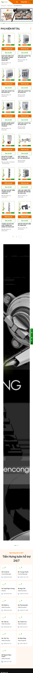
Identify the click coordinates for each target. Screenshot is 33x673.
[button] (2, 23)
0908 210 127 (7, 643)
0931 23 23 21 (24, 627)
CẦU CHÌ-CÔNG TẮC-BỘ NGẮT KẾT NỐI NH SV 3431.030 (24, 192)
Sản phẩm (9, 5)
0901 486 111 (23, 643)
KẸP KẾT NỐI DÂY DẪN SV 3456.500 (24, 224)
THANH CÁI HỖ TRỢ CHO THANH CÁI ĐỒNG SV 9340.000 (7, 225)
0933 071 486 (24, 610)
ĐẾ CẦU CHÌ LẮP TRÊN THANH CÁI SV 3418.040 (8, 192)
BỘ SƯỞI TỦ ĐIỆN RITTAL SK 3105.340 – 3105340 (8, 158)
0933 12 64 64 (24, 593)
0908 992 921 (8, 627)
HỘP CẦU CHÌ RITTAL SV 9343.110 (24, 91)
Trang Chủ (3, 5)
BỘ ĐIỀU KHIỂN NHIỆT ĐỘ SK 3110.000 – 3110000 (8, 124)
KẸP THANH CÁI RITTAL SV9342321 (24, 157)
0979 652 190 (8, 593)
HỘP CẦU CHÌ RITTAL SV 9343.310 (8, 91)
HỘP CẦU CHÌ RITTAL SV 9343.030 (24, 123)
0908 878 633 (8, 577)
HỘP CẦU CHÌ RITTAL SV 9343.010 (24, 56)
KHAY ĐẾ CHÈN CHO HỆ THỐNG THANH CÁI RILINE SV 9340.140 (7, 58)
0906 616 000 (8, 610)
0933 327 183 (7, 661)
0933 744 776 (24, 577)
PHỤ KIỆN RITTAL (18, 5)
